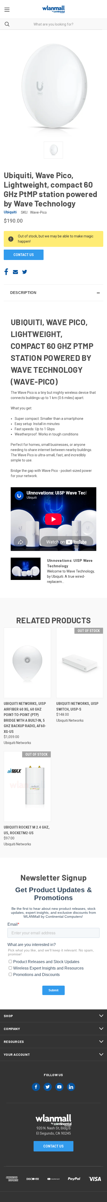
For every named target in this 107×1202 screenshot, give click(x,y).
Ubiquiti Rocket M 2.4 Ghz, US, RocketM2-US (27, 830)
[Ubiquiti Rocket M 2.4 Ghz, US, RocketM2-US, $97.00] (27, 786)
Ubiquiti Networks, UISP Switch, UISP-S (77, 706)
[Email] (15, 271)
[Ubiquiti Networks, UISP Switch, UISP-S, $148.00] (80, 663)
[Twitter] (24, 271)
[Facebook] (6, 271)
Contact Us (53, 1146)
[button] (53, 292)
